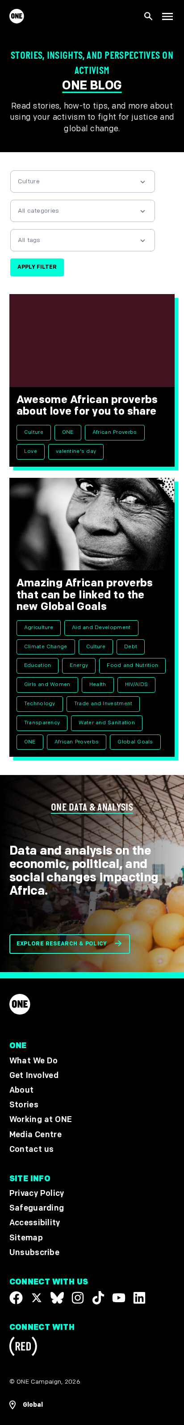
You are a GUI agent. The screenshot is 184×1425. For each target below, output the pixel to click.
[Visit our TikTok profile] (98, 1297)
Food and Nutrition (132, 665)
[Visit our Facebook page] (16, 1297)
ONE (68, 432)
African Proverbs (114, 432)
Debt (130, 646)
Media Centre (35, 1134)
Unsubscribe (34, 1252)
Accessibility (34, 1223)
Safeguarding (36, 1208)
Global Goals (135, 742)
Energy (79, 665)
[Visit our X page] (36, 1297)
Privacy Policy (36, 1193)
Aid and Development (101, 627)
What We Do (33, 1061)
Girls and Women (47, 684)
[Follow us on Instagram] (77, 1297)
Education (37, 665)
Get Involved (34, 1075)
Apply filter (37, 267)
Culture (33, 432)
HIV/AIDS (136, 684)
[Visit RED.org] (23, 1347)
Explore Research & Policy (62, 944)
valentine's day (76, 451)
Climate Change (45, 646)
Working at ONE (40, 1120)
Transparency (42, 722)
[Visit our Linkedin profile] (139, 1297)
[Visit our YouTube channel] (118, 1297)
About (21, 1090)
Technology (39, 703)
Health (97, 684)
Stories (23, 1105)
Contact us (31, 1149)
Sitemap (26, 1238)
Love (30, 451)
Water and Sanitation (107, 722)
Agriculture (39, 627)
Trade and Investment (103, 703)
